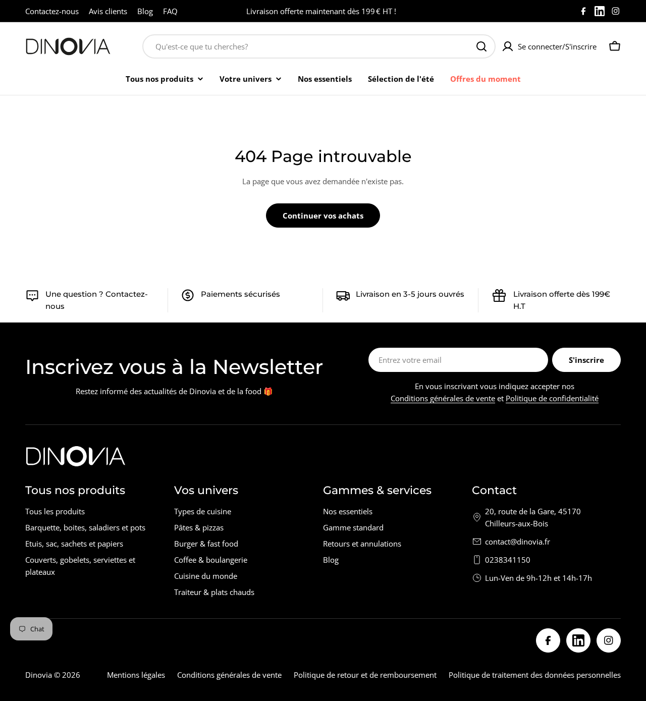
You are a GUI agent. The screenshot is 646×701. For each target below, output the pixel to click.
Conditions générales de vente (443, 398)
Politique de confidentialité (552, 398)
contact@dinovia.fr (517, 541)
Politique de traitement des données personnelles (535, 675)
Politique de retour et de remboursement (365, 675)
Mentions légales (136, 675)
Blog (145, 11)
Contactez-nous (52, 11)
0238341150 (507, 560)
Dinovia (38, 675)
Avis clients (108, 11)
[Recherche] (481, 46)
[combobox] (319, 46)
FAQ (170, 11)
